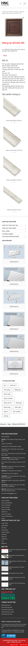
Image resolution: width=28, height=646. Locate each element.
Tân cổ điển (16, 411)
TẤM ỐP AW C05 (14, 329)
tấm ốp (6, 416)
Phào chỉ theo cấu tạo (15, 49)
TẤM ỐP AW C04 (14, 351)
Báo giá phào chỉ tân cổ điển (16, 573)
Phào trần (18, 407)
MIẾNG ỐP (7, 49)
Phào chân (7, 394)
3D (5, 385)
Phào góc (19, 403)
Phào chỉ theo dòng (13, 11)
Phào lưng (7, 407)
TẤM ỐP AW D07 (14, 284)
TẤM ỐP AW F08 (14, 261)
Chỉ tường (7, 390)
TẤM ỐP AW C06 (14, 306)
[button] (21, 3)
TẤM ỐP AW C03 (14, 373)
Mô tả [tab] (5, 55)
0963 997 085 (23, 644)
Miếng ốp (18, 390)
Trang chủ (4, 11)
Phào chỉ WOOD (11, 50)
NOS (8, 642)
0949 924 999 (14, 644)
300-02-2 (13, 385)
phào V (6, 411)
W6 (7, 13)
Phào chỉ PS (7, 403)
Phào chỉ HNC (8, 398)
